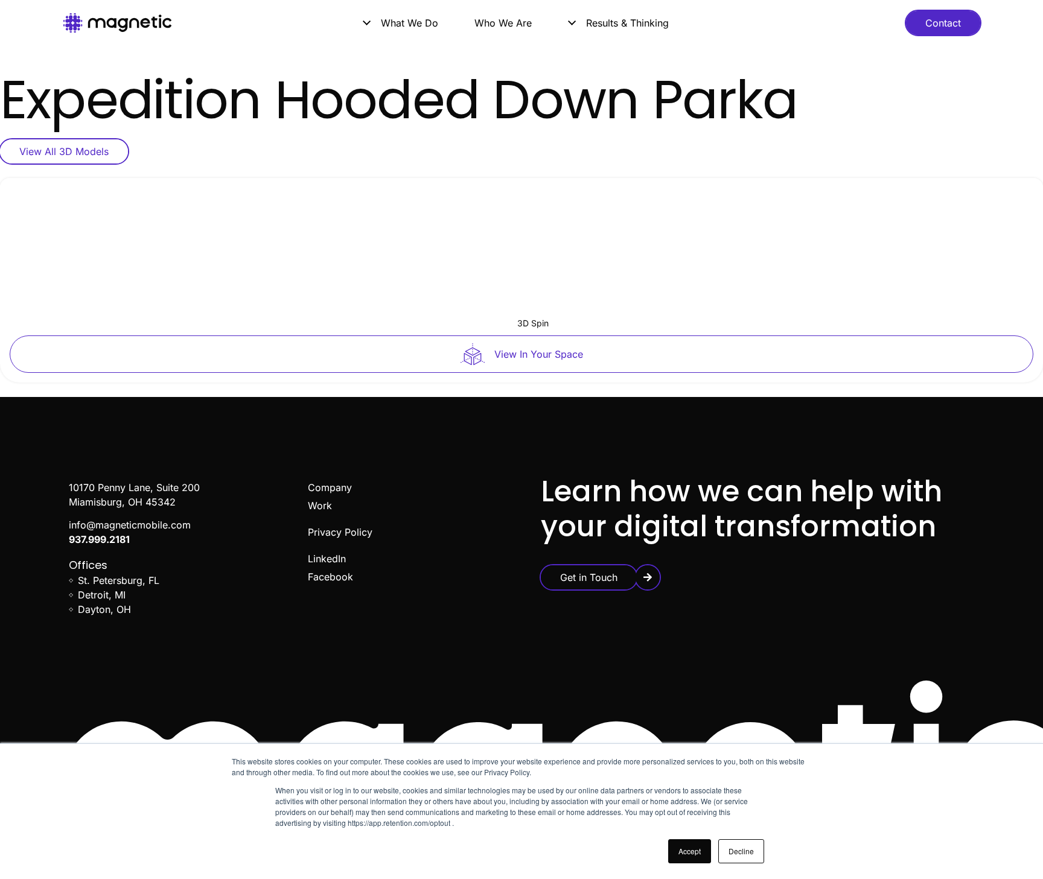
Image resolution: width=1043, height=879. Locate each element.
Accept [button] (689, 851)
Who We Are (503, 23)
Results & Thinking (627, 23)
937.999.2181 (99, 539)
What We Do (409, 23)
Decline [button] (741, 851)
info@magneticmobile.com (130, 525)
